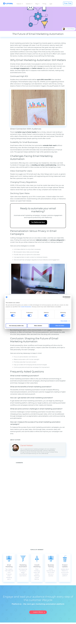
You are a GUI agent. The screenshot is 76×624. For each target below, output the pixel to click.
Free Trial (67, 3)
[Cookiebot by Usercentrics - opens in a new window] (63, 297)
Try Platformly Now (38, 222)
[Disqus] (41, 484)
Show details (64, 321)
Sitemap (52, 623)
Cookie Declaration (26, 306)
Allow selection (38, 325)
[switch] (30, 315)
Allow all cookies (59, 325)
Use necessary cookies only (16, 325)
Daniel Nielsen (71, 28)
